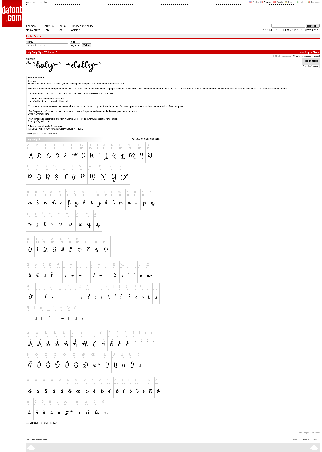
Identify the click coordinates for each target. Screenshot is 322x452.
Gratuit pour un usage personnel (306, 56)
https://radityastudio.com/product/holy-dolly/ (49, 101)
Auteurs (49, 26)
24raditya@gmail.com (38, 114)
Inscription (42, 2)
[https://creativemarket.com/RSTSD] (56, 52)
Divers (316, 52)
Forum (62, 26)
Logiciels (75, 30)
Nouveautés (33, 30)
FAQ (60, 30)
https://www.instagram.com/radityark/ (57, 129)
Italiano (303, 2)
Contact (316, 439)
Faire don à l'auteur (310, 66)
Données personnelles (301, 439)
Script (307, 52)
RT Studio (49, 52)
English (255, 2)
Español (280, 2)
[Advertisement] (87, 14)
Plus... (80, 129)
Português (315, 2)
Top (46, 30)
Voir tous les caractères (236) (145, 138)
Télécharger (310, 60)
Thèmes (31, 26)
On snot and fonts (39, 439)
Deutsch (291, 2)
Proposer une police (82, 26)
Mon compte (31, 2)
